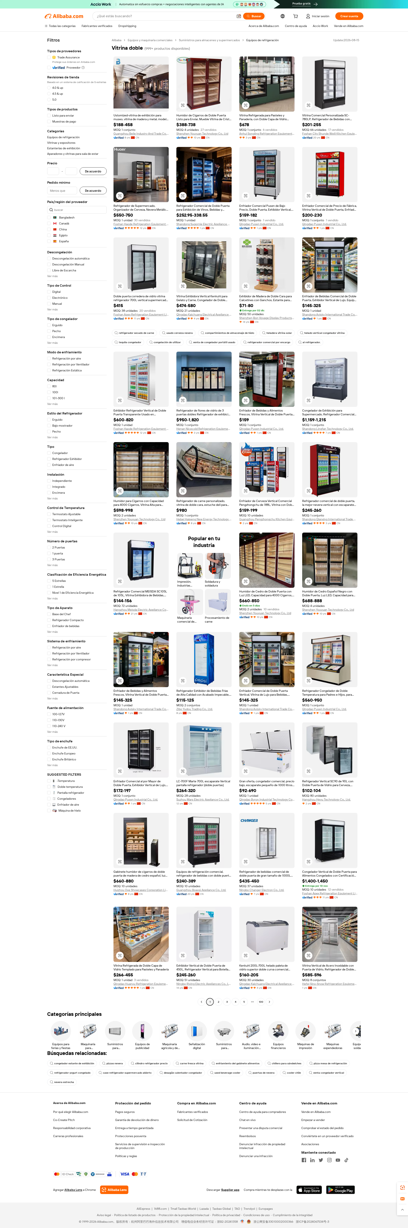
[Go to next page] (269, 1002)
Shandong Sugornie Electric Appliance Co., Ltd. (204, 224)
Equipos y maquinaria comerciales (150, 40)
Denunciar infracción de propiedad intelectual (262, 1146)
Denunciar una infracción (256, 1156)
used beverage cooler (227, 1072)
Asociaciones (310, 1144)
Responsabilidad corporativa (72, 1128)
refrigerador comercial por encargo (269, 342)
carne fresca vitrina (192, 1063)
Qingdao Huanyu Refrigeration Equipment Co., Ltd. (141, 984)
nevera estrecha (64, 1082)
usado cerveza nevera (179, 332)
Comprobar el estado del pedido (322, 1128)
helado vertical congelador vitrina (324, 332)
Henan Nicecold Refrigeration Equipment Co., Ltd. (204, 428)
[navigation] (77, 521)
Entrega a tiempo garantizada (134, 1128)
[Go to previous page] (201, 1002)
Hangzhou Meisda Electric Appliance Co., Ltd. (141, 609)
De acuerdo (93, 171)
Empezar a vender (313, 1120)
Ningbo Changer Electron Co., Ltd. (261, 890)
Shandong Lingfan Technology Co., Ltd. (328, 428)
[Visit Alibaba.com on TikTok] (346, 1160)
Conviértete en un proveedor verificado (327, 1136)
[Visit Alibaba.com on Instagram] (329, 1160)
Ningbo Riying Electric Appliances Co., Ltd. (204, 984)
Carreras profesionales (68, 1136)
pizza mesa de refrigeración (330, 1063)
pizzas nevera (114, 1063)
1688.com (160, 1208)
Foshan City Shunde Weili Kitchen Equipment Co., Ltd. (329, 133)
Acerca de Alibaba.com (69, 1103)
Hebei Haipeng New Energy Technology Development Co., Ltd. (204, 519)
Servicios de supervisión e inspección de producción (140, 1146)
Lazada (204, 1208)
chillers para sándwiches (286, 1063)
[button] (238, 16)
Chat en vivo (247, 1120)
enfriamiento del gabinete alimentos (237, 1063)
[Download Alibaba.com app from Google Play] (340, 1190)
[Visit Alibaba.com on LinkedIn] (312, 1160)
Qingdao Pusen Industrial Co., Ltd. (261, 224)
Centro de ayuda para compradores (262, 1112)
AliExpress (143, 1208)
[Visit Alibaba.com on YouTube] (337, 1160)
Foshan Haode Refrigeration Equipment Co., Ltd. (141, 224)
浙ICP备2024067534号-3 (312, 1221)
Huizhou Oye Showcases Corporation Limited (141, 890)
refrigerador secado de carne (136, 332)
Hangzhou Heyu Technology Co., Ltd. (326, 799)
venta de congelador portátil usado (214, 342)
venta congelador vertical (328, 1072)
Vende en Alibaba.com (316, 1112)
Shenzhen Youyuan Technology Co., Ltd (202, 133)
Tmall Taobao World (183, 1208)
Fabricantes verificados (192, 1112)
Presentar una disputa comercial (260, 1128)
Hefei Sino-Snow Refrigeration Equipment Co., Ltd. (329, 984)
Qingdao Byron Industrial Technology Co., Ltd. (267, 799)
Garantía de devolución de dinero (137, 1120)
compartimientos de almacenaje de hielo (229, 332)
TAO (237, 1208)
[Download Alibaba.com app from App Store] (309, 1190)
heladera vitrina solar (279, 332)
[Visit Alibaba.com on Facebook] (303, 1160)
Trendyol (249, 1208)
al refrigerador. (311, 342)
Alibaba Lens (73, 1189)
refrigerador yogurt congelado (72, 1072)
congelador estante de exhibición (74, 1063)
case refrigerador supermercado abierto (127, 1072)
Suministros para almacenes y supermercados (209, 40)
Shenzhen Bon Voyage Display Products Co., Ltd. (267, 318)
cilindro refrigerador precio (151, 1063)
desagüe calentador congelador (183, 1072)
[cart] (296, 16)
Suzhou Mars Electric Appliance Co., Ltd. (202, 799)
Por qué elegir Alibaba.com (70, 1112)
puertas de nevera (264, 1072)
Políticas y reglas (126, 1156)
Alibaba (116, 40)
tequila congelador (130, 342)
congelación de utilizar (167, 342)
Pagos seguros (125, 1112)
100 (261, 1001)
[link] (402, 1187)
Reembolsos (247, 1136)
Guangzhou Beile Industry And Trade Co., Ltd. (141, 133)
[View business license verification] (242, 1222)
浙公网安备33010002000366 (273, 1221)
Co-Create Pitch (64, 1120)
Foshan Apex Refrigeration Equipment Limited (141, 314)
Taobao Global (221, 1208)
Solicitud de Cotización (192, 1120)
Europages (266, 1208)
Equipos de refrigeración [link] (262, 40)
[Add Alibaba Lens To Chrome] (114, 1190)
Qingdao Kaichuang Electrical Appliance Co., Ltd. (204, 314)
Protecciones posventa (130, 1136)
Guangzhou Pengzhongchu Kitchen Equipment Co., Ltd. (267, 519)
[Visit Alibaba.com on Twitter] (320, 1160)
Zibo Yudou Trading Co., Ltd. (194, 709)
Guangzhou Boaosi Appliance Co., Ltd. (201, 890)
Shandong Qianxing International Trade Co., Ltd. (329, 519)
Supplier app (230, 1189)
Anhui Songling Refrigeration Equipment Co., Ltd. (267, 133)
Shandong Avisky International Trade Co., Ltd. (329, 314)
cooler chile (294, 1072)
